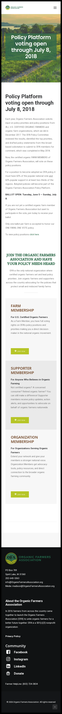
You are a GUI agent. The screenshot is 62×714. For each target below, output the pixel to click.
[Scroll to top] (55, 706)
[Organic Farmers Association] (14, 7)
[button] (55, 7)
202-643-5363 (12, 578)
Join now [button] (21, 351)
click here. (34, 234)
